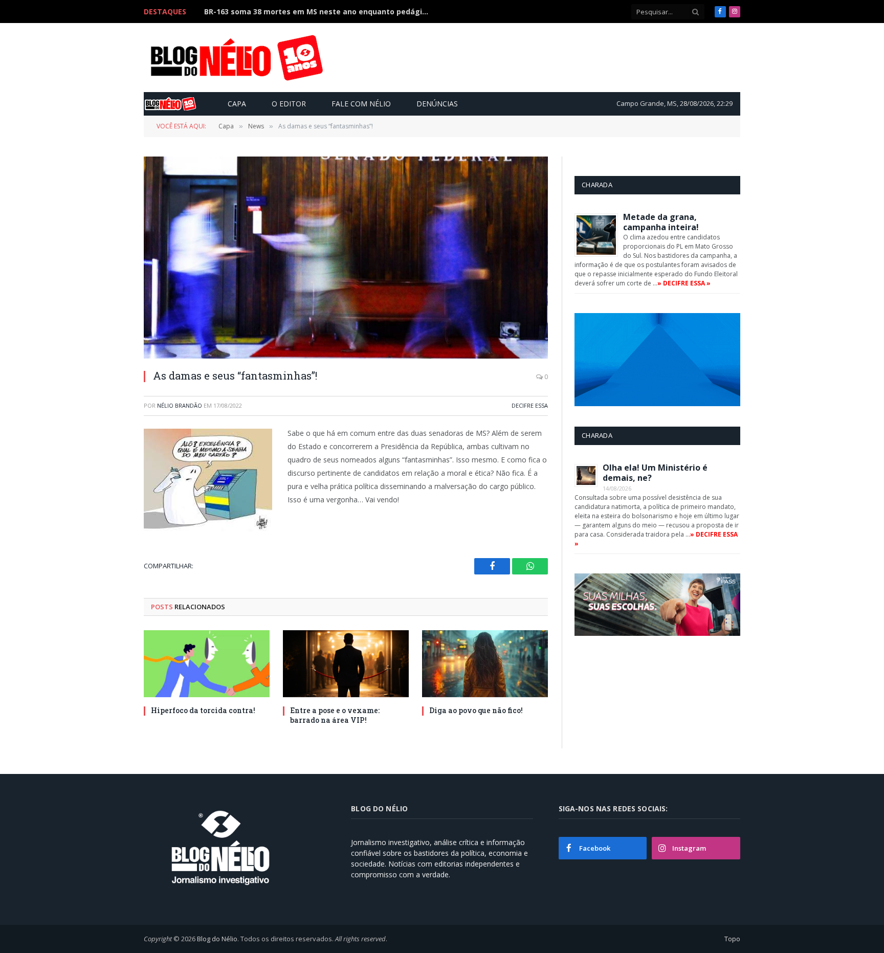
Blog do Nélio (217, 938)
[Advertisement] (551, 57)
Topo (732, 938)
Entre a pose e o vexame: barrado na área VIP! (335, 715)
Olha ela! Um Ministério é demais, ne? (655, 472)
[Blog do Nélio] (236, 58)
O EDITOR (289, 103)
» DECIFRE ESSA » (684, 283)
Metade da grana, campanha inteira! (661, 222)
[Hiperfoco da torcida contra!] (207, 663)
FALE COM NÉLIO (361, 103)
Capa (237, 103)
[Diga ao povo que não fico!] (485, 663)
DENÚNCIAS (437, 103)
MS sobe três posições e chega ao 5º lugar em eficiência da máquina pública (319, 11)
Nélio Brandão (179, 405)
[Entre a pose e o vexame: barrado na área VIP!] (346, 663)
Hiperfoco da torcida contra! (203, 710)
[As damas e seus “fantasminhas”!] (346, 258)
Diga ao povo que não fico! (476, 710)
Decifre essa (530, 405)
